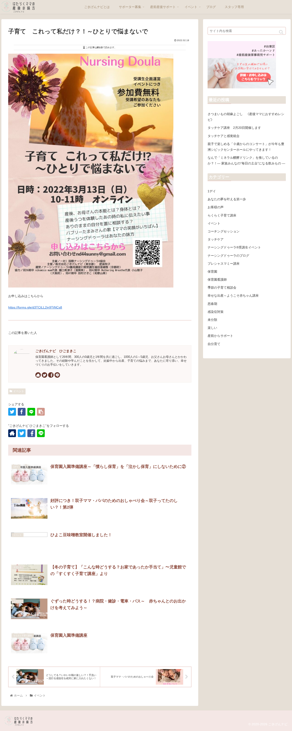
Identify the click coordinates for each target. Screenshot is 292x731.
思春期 (212, 304)
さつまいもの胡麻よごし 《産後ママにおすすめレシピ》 (246, 116)
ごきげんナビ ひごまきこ (55, 351)
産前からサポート (220, 336)
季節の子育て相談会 (222, 287)
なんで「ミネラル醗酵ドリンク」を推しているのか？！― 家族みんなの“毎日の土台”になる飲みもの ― (246, 160)
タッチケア (216, 239)
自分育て (214, 344)
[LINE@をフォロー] (57, 375)
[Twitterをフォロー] (44, 375)
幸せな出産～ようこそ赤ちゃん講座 (233, 295)
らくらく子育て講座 (222, 215)
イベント (18, 391)
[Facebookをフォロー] (51, 375)
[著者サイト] (38, 375)
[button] (281, 32)
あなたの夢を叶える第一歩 (227, 199)
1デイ (212, 191)
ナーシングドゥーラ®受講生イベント (234, 247)
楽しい (212, 328)
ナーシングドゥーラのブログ (228, 255)
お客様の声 (216, 207)
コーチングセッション (224, 231)
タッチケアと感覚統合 (224, 136)
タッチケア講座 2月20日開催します (234, 127)
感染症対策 (216, 312)
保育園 (212, 271)
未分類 (212, 320)
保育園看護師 (217, 279)
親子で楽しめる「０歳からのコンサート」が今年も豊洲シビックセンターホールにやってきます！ (246, 146)
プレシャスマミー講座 (224, 263)
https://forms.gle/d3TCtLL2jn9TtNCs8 (35, 307)
